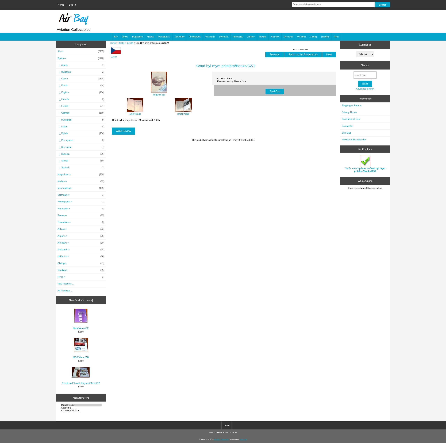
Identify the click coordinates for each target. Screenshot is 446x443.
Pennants (223, 37)
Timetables (238, 37)
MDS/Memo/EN (81, 357)
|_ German (80, 112)
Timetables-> (80, 222)
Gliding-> (80, 263)
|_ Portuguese (80, 140)
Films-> (80, 277)
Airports (262, 37)
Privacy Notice (349, 112)
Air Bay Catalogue (221, 439)
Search (365, 65)
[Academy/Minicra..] (81, 410)
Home (61, 4)
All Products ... (65, 290)
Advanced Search (365, 88)
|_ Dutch (80, 85)
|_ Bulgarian (80, 72)
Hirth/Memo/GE (81, 328)
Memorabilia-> (80, 188)
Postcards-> (80, 208)
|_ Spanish (80, 167)
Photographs (195, 37)
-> (80, 58)
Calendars (179, 37)
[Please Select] (81, 405)
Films (336, 37)
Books (121, 43)
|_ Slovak (80, 160)
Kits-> (80, 51)
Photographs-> (80, 201)
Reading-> (80, 270)
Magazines (137, 37)
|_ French (80, 106)
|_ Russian (80, 154)
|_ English (80, 92)
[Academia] (81, 407)
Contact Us (347, 126)
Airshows (275, 37)
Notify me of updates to (365, 169)
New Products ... (65, 283)
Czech (130, 43)
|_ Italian (80, 126)
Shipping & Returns (351, 105)
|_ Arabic (80, 65)
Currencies (365, 44)
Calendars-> (80, 195)
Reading (325, 37)
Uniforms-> (80, 256)
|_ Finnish (80, 99)
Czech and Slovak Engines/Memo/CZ (81, 383)
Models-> (80, 181)
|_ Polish (80, 133)
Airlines (251, 37)
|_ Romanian (80, 147)
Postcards (210, 37)
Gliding (313, 37)
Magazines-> (80, 174)
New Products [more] (81, 300)
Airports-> (80, 236)
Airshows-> (80, 242)
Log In (72, 4)
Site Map (346, 133)
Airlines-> (80, 229)
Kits (116, 37)
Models (150, 37)
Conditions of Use (351, 119)
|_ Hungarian (80, 119)
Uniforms (301, 37)
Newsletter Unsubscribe (354, 139)
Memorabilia (164, 37)
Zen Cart (243, 439)
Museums (288, 37)
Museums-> (80, 249)
